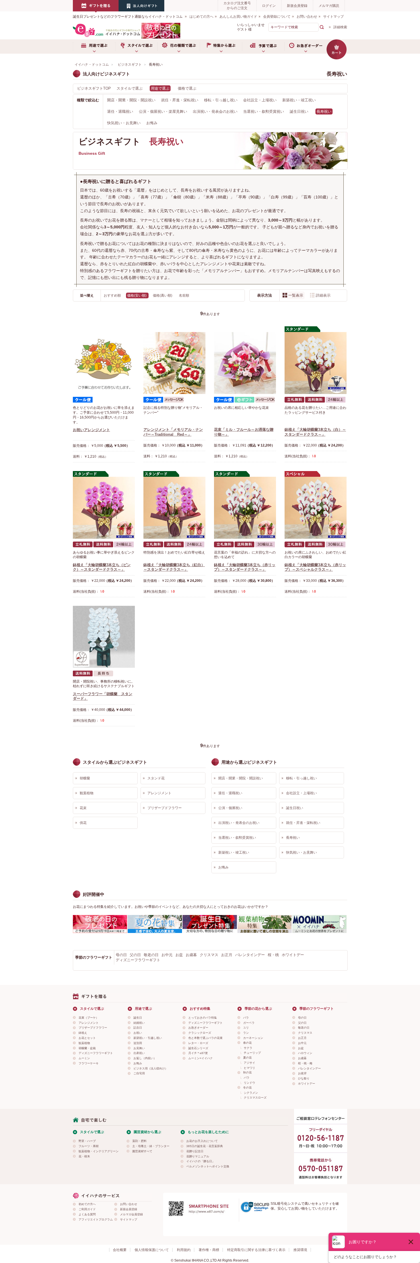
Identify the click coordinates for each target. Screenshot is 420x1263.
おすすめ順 (113, 295)
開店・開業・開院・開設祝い (131, 100)
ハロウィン (305, 1053)
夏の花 (247, 1057)
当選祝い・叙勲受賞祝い (263, 111)
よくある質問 (87, 1214)
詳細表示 (323, 295)
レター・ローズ (198, 1043)
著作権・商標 (209, 1250)
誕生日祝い (299, 111)
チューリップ (252, 1052)
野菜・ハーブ (87, 1141)
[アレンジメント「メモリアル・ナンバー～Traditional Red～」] (174, 363)
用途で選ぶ (94, 46)
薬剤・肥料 (139, 1141)
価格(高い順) (163, 295)
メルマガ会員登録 (131, 1214)
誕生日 (137, 1017)
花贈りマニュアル (197, 1156)
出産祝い (139, 1053)
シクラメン (251, 1092)
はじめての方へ (201, 17)
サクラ (248, 1047)
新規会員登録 (297, 6)
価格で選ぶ (187, 88)
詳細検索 (340, 27)
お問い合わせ (307, 17)
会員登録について (277, 17)
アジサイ (249, 1062)
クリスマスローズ (255, 1097)
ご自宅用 (139, 1073)
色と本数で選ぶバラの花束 (205, 1037)
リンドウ (249, 1082)
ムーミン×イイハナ (200, 1058)
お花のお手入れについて (202, 1141)
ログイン (269, 6)
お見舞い (139, 1048)
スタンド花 (156, 778)
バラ (246, 1017)
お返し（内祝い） (144, 1058)
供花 (83, 823)
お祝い (137, 1032)
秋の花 (247, 1072)
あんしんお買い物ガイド (238, 17)
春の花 (247, 1042)
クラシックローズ (199, 1032)
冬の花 (247, 1087)
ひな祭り (303, 1078)
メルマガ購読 (329, 6)
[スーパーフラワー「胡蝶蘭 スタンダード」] (104, 637)
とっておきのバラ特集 (202, 1017)
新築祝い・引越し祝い (147, 1037)
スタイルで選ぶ (136, 46)
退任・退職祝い (120, 111)
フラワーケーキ (89, 1063)
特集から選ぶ (221, 46)
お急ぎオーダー (305, 46)
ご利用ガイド (87, 1209)
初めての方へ (87, 1204)
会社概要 (120, 1250)
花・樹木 (84, 1156)
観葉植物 (86, 793)
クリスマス (209, 955)
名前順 (184, 295)
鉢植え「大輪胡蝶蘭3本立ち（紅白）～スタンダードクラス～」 (174, 567)
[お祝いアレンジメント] (104, 363)
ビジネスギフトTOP (94, 88)
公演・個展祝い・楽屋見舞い (163, 111)
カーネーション (253, 1037)
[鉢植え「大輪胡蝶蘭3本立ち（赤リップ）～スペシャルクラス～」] (316, 508)
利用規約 (184, 1250)
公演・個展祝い (230, 808)
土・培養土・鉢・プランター (150, 1146)
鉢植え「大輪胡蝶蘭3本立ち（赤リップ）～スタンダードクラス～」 (244, 567)
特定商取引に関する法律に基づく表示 (256, 1250)
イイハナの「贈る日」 (200, 1161)
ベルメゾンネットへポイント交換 (207, 1166)
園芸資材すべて (142, 1151)
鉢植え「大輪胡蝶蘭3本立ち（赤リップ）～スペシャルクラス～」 (315, 567)
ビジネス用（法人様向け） (150, 1068)
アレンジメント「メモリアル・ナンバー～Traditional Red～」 (173, 432)
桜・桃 (273, 955)
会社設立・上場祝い (260, 100)
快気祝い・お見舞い (124, 123)
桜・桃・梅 (305, 1063)
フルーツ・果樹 (89, 1146)
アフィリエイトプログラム (96, 1219)
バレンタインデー (250, 955)
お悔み (151, 123)
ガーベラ (249, 1022)
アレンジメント (159, 793)
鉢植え (83, 1032)
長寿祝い (293, 838)
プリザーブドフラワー (164, 808)
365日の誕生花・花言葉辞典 (204, 1146)
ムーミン (84, 1058)
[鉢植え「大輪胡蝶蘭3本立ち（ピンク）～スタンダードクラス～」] (104, 508)
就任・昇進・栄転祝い (179, 100)
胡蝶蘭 (85, 778)
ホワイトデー (293, 955)
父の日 (135, 955)
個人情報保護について (152, 1250)
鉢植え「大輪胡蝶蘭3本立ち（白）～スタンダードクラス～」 (315, 432)
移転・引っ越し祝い (220, 100)
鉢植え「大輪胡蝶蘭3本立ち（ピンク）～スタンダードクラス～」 (102, 567)
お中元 (167, 955)
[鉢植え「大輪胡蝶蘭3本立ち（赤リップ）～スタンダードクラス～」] (245, 508)
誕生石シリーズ (198, 1048)
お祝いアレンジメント (91, 430)
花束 (83, 808)
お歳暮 (191, 955)
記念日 (137, 1027)
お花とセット (87, 1037)
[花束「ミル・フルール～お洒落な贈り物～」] (245, 363)
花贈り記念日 (194, 1151)
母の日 (121, 955)
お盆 (179, 955)
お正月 (226, 955)
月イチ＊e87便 (198, 1053)
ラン (246, 1032)
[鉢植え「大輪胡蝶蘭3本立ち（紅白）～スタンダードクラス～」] (174, 508)
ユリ (246, 1027)
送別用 (137, 1043)
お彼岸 (302, 1073)
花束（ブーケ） (89, 1017)
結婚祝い (139, 1022)
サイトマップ (333, 17)
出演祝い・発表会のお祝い (215, 111)
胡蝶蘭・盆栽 (87, 1048)
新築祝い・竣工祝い (299, 100)
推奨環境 (300, 1250)
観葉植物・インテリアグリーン (99, 1151)
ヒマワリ (249, 1067)
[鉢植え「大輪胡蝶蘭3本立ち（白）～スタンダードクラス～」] (316, 363)
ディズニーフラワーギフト (138, 960)
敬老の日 (151, 955)
